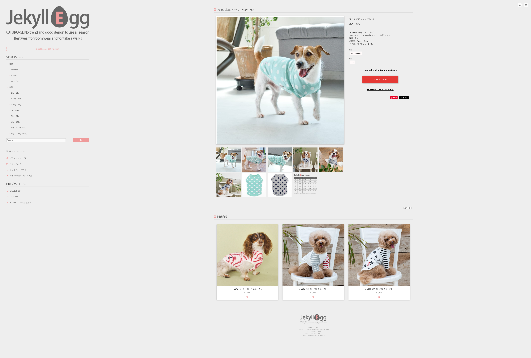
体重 (11, 87)
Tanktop (14, 70)
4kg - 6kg (15, 110)
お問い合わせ (15, 164)
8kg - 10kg (15, 122)
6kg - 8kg (15, 116)
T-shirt (14, 76)
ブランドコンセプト (18, 158)
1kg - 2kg (15, 93)
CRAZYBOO (15, 191)
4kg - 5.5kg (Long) (19, 128)
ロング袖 (15, 81)
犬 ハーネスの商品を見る (20, 203)
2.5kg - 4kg (16, 105)
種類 (11, 64)
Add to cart (380, 79)
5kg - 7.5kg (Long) (19, 134)
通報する (407, 208)
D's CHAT (14, 197)
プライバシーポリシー (19, 170)
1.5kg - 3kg (16, 99)
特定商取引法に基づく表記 (21, 176)
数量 (350, 59)
